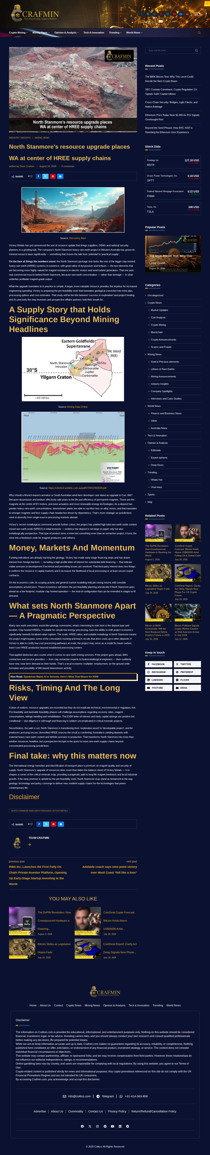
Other (154, 420)
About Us (45, 1005)
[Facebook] (141, 14)
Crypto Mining (17, 32)
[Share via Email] (60, 176)
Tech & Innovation (94, 32)
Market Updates (159, 310)
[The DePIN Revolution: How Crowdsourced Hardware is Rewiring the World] (22, 921)
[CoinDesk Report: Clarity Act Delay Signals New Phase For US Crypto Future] (88, 949)
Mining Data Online (77, 406)
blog (150, 501)
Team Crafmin (27, 166)
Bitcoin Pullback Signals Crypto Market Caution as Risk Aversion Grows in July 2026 (187, 630)
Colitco (98, 1146)
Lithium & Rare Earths (163, 369)
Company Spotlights (162, 391)
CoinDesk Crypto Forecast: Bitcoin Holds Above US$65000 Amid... (119, 920)
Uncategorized (155, 295)
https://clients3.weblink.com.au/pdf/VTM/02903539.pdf (77, 488)
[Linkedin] (168, 14)
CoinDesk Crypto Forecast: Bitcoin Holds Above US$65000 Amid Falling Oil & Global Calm (188, 551)
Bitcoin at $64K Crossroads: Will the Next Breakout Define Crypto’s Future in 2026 (157, 630)
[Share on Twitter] (45, 176)
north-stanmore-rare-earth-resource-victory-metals (39, 811)
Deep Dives (157, 465)
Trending (114, 32)
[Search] (199, 32)
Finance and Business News (166, 413)
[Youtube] (174, 14)
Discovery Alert (77, 238)
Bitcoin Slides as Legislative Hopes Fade (157, 587)
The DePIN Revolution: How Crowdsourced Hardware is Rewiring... (54, 920)
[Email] (181, 14)
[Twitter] (148, 14)
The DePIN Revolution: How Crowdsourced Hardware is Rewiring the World (158, 551)
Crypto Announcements (163, 339)
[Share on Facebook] (38, 176)
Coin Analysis (158, 317)
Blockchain (157, 332)
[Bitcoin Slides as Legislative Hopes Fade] (22, 949)
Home (33, 1005)
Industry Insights (160, 383)
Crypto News (155, 302)
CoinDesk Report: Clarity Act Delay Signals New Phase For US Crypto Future (187, 590)
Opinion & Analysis (65, 32)
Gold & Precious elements (165, 361)
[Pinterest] (161, 14)
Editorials (156, 450)
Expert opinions (159, 457)
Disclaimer (24, 796)
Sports (151, 494)
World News (133, 32)
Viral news (156, 487)
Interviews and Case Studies (166, 398)
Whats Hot (156, 479)
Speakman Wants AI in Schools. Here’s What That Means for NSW (61, 676)
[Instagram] (155, 14)
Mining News (39, 32)
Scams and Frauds (161, 347)
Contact (58, 1005)
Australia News (159, 428)
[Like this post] (31, 176)
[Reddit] (187, 14)
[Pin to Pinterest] (53, 176)
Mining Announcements (163, 376)
